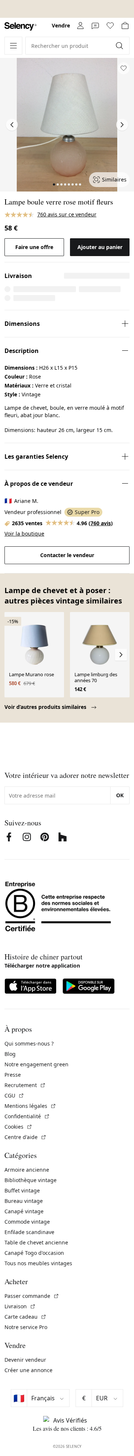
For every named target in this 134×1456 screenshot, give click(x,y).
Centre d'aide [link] (25, 1137)
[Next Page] (122, 125)
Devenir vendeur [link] (25, 1359)
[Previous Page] (12, 125)
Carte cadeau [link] (25, 1316)
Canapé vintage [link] (24, 1211)
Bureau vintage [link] (23, 1200)
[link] (20, 26)
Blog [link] (10, 1053)
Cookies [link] (18, 1126)
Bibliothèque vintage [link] (30, 1180)
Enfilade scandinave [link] (29, 1232)
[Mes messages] (95, 25)
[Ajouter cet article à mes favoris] (123, 68)
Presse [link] (12, 1074)
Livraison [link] (20, 1306)
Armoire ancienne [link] (26, 1169)
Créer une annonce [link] (28, 1370)
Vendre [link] (61, 25)
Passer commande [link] (31, 1295)
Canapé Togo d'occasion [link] (34, 1252)
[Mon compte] (80, 25)
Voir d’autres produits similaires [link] (46, 706)
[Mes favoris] (110, 25)
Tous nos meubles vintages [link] (38, 1263)
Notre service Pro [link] (25, 1327)
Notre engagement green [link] (36, 1064)
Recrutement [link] (25, 1085)
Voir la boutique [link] (24, 533)
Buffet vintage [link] (22, 1190)
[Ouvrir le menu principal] (13, 46)
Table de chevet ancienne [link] (36, 1242)
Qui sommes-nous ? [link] (29, 1043)
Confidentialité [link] (27, 1116)
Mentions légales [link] (30, 1105)
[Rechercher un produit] (120, 45)
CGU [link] (14, 1095)
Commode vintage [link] (27, 1221)
